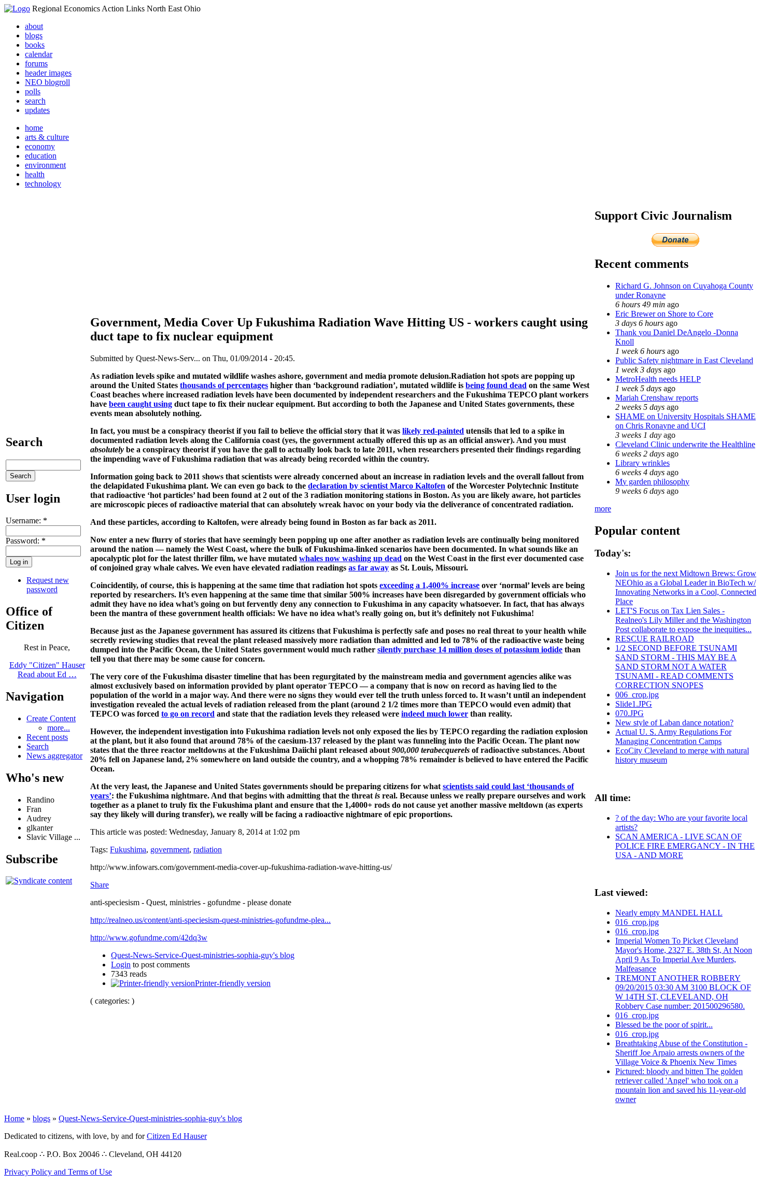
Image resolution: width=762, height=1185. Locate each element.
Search (37, 746)
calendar (38, 54)
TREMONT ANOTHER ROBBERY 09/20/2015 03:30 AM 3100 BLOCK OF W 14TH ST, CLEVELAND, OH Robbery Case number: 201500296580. (683, 992)
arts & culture (47, 137)
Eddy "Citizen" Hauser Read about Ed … (47, 670)
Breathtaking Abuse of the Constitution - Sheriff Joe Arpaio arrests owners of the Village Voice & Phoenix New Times (681, 1052)
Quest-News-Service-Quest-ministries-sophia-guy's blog (202, 955)
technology (43, 183)
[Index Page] (17, 8)
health (35, 174)
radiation (207, 849)
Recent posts (47, 737)
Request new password (47, 585)
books (35, 44)
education (41, 155)
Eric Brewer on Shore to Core (664, 313)
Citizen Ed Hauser (177, 1136)
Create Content (51, 718)
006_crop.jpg (637, 694)
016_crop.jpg (637, 922)
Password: (26, 540)
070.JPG (629, 713)
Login (121, 964)
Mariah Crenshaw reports (656, 397)
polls (32, 91)
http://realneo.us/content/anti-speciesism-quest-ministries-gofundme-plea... (210, 920)
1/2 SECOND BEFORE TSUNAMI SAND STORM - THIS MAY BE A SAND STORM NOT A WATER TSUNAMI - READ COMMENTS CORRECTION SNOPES (676, 667)
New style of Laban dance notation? (674, 722)
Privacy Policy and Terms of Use (58, 1171)
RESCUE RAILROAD (654, 638)
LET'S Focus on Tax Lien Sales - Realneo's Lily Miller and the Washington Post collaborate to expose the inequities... (683, 620)
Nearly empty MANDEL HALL (669, 912)
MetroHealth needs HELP (658, 379)
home (34, 127)
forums (36, 63)
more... (58, 727)
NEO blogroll (47, 82)
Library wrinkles (642, 463)
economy (40, 146)
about (34, 26)
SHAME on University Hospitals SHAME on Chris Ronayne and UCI (685, 421)
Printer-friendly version (233, 983)
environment (45, 165)
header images (48, 72)
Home (14, 1118)
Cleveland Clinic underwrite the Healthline (685, 444)
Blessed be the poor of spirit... (664, 1024)
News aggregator (54, 755)
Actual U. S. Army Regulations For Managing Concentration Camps (673, 736)
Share (99, 884)
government (169, 849)
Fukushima (128, 849)
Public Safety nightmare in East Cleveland (684, 360)
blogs (34, 35)
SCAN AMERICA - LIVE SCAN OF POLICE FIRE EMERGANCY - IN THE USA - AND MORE (685, 846)
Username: (26, 520)
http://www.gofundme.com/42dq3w (148, 937)
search (35, 100)
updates (37, 110)
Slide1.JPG (633, 703)
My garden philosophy (652, 481)
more (603, 508)
